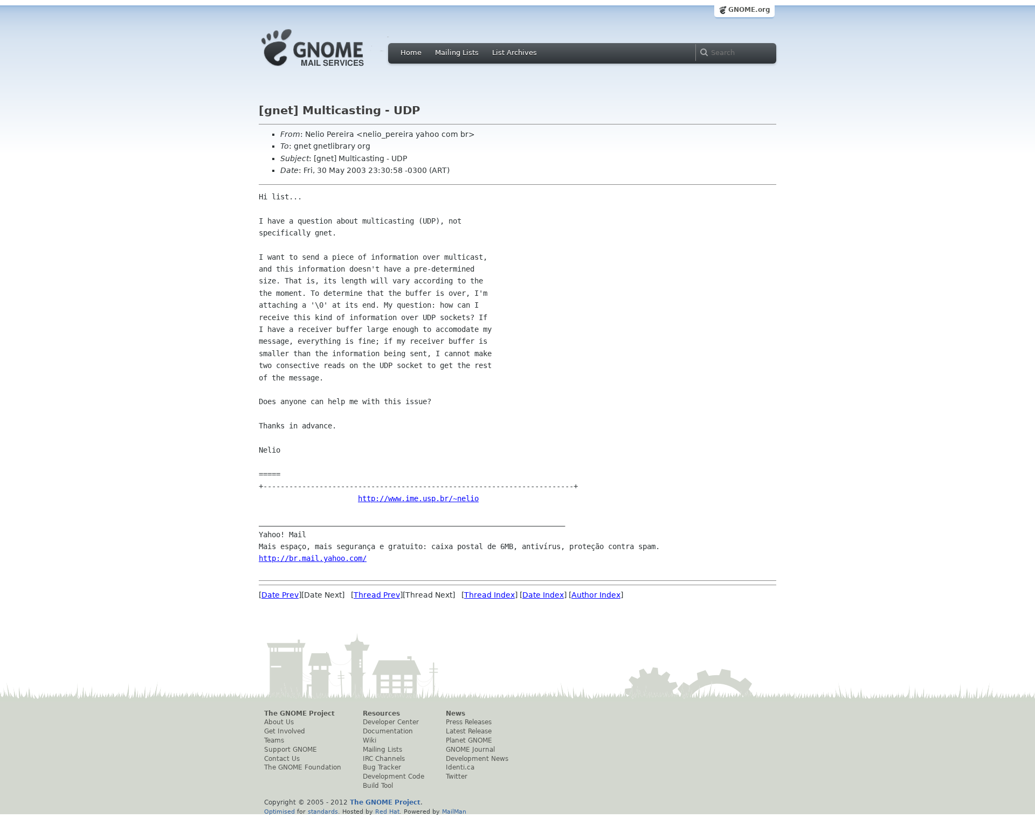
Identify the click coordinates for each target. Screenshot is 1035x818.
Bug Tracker (382, 767)
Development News (477, 758)
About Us (279, 722)
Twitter (456, 776)
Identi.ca (460, 767)
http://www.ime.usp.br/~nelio (418, 498)
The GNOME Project (299, 713)
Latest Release (469, 731)
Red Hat (387, 811)
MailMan (454, 811)
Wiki (369, 740)
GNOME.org (749, 9)
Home (411, 52)
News (455, 713)
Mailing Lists (457, 52)
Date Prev (280, 595)
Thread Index (489, 595)
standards (323, 811)
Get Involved (284, 731)
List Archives (514, 52)
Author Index (595, 595)
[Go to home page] (329, 69)
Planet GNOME (469, 740)
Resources (381, 713)
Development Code (393, 776)
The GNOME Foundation (302, 767)
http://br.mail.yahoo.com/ (313, 558)
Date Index (543, 595)
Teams (274, 740)
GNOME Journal (470, 749)
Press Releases (469, 722)
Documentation (388, 731)
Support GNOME (290, 749)
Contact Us (282, 758)
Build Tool (378, 785)
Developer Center (391, 722)
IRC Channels (384, 758)
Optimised (279, 811)
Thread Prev (377, 595)
